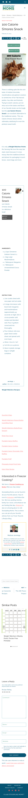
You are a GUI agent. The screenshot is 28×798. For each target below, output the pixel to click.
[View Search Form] (25, 2)
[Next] (24, 627)
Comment (6, 697)
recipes (22, 542)
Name (5, 724)
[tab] (10, 646)
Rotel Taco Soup (7, 436)
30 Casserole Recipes (6, 590)
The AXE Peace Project (21, 590)
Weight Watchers (17, 15)
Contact (20, 787)
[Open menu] (24, 8)
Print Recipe (14, 50)
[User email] (18, 550)
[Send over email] (18, 38)
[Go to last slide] (4, 627)
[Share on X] (13, 38)
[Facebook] (3, 2)
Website (5, 741)
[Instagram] (6, 2)
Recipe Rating (6, 689)
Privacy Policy (10, 787)
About (9, 785)
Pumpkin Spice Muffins (10, 441)
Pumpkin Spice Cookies (10, 446)
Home (3, 15)
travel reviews (8, 543)
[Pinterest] (9, 2)
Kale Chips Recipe (8, 469)
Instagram (10, 497)
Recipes (9, 15)
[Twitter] (14, 550)
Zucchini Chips (7, 415)
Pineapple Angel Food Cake (11, 464)
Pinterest (19, 505)
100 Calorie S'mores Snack (10, 581)
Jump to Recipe (14, 45)
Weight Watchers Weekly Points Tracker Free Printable (13, 638)
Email (5, 733)
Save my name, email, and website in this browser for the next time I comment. (15, 748)
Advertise (17, 785)
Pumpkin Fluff (7, 459)
